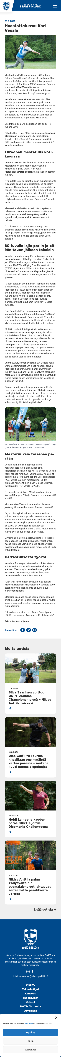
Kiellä (30, 1041)
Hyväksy (30, 1032)
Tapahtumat (30, 997)
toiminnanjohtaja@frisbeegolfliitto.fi (30, 976)
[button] (56, 1017)
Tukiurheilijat (30, 989)
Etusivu (30, 984)
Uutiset (30, 1002)
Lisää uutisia (44, 909)
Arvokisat (30, 1010)
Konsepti (30, 993)
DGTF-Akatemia (30, 1006)
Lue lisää (29, 1024)
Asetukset (30, 1049)
